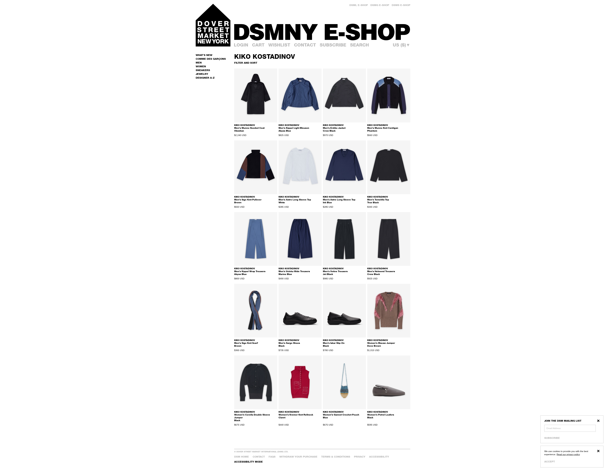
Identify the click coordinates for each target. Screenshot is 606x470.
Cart (258, 45)
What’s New (204, 55)
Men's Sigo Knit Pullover (247, 199)
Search (359, 45)
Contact (305, 45)
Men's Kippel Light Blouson (294, 128)
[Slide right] (274, 95)
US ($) (401, 45)
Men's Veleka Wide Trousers (294, 271)
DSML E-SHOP (358, 5)
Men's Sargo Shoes (289, 343)
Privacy (359, 456)
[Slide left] (238, 95)
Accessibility (379, 456)
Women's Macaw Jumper (381, 343)
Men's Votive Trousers (335, 271)
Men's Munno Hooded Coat (249, 128)
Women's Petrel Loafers (380, 414)
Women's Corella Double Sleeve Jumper (252, 416)
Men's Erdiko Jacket (334, 128)
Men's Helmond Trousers (381, 271)
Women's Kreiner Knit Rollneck (296, 414)
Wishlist (279, 45)
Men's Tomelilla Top (378, 199)
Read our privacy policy (568, 454)
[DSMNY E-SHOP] (322, 30)
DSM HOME (241, 456)
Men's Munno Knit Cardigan (382, 128)
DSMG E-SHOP (379, 5)
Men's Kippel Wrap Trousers (249, 271)
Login (241, 45)
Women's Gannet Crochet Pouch (341, 414)
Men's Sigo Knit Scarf (246, 343)
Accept (549, 461)
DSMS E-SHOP (401, 5)
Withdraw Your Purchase (298, 456)
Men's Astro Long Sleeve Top (295, 199)
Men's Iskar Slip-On (334, 343)
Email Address (554, 428)
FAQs (272, 456)
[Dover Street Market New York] (213, 25)
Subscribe (552, 437)
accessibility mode (248, 461)
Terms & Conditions (335, 456)
